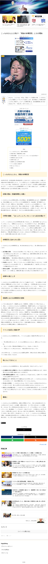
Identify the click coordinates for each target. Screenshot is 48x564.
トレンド (3, 422)
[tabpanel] (9, 21)
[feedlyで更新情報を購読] (12, 440)
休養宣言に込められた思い (17, 157)
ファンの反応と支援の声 (16, 163)
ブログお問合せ (5, 549)
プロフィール (4, 553)
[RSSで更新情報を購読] (35, 440)
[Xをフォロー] (35, 437)
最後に (12, 167)
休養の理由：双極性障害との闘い (18, 153)
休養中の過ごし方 (15, 159)
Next (47, 21)
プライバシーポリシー (6, 546)
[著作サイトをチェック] (12, 437)
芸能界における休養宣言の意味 (18, 161)
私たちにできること (15, 165)
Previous (1, 21)
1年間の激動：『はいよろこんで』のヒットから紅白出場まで (24, 155)
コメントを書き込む (24, 531)
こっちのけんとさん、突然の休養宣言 (19, 151)
